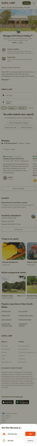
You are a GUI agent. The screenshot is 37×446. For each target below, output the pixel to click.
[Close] (18, 223)
